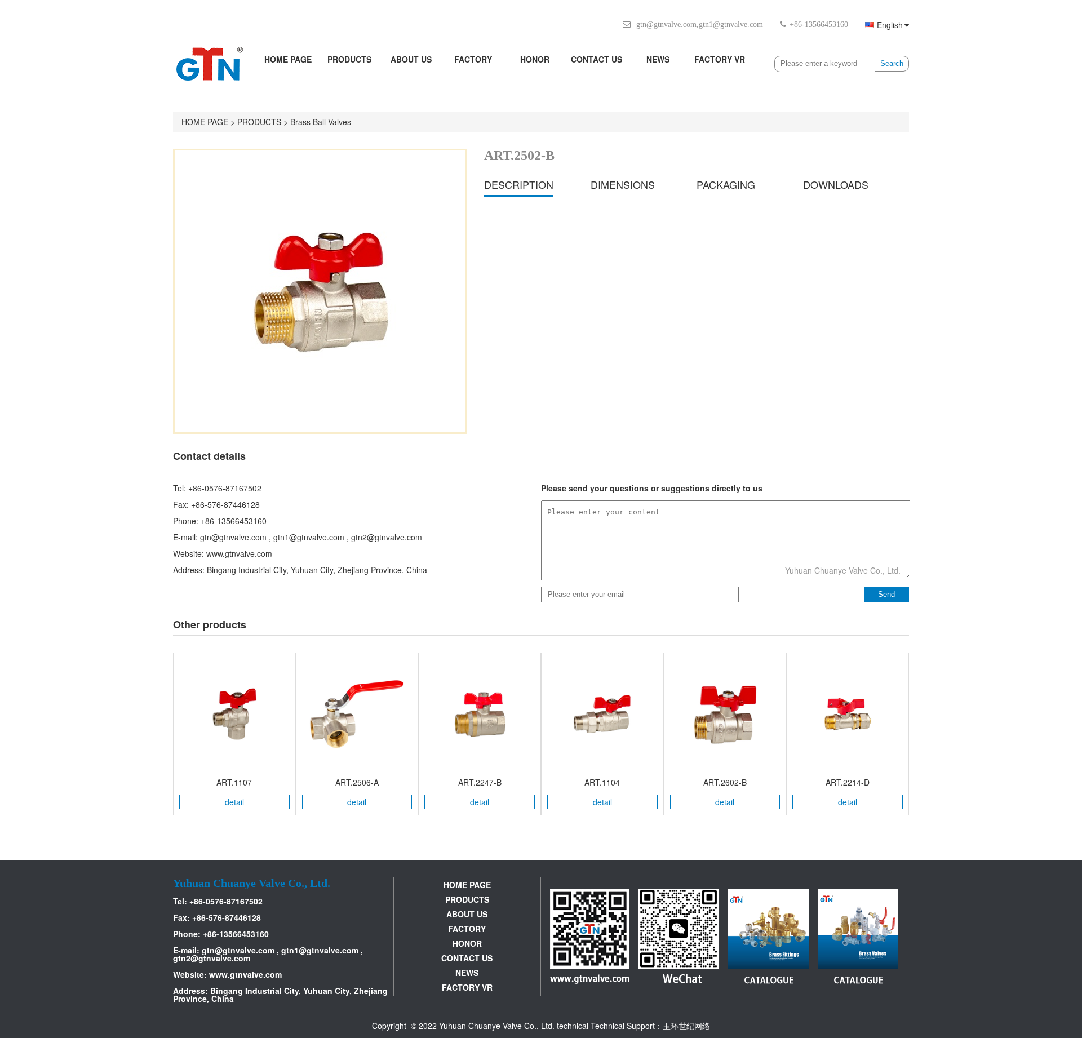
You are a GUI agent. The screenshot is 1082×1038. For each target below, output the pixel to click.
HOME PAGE (288, 59)
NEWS (657, 59)
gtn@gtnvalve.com (666, 24)
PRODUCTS (349, 59)
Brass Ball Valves (320, 121)
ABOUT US (411, 59)
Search (891, 63)
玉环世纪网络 (686, 1025)
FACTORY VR (719, 59)
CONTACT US (596, 59)
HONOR (534, 59)
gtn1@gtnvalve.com (731, 24)
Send (886, 594)
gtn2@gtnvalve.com (386, 537)
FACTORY (473, 59)
